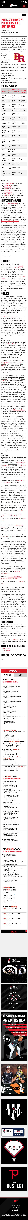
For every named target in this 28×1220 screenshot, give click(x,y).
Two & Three (15, 764)
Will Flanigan (8, 192)
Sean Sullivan (4, 127)
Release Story (7, 911)
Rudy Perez (3, 146)
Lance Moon (3, 163)
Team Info (6, 750)
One (11, 764)
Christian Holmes (10, 183)
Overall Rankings (7, 910)
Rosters (12, 736)
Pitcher (18, 739)
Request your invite (8, 718)
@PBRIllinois (14, 640)
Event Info (6, 736)
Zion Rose (6, 195)
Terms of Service (15, 1205)
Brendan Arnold (4, 122)
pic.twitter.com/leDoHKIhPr (9, 516)
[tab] (7, 675)
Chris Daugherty (4, 141)
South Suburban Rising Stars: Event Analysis (13, 876)
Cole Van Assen (4, 96)
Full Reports (16, 753)
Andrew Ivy (7, 190)
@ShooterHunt (5, 573)
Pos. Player (12, 739)
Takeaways (7, 745)
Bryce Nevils (3, 101)
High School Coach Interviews (10, 897)
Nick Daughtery (8, 189)
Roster (11, 744)
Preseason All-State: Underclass (10, 221)
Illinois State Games (19, 410)
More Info (11, 687)
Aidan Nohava (4, 168)
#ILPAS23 (20, 510)
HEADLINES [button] (14, 932)
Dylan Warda (8, 185)
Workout (11, 753)
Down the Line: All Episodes (9, 898)
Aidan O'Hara (4, 109)
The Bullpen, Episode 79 (9, 894)
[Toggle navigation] (2, 6)
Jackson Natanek (4, 155)
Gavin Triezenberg (4, 173)
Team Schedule (6, 650)
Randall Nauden (4, 131)
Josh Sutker (4, 118)
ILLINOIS (3, 2)
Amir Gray (3, 105)
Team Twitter (6, 652)
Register (6, 687)
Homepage (7, 734)
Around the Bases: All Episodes (10, 901)
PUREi (15, 1218)
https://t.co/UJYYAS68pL (15, 577)
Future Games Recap (8, 900)
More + (24, 6)
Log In (22, 2)
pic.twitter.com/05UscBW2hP (9, 578)
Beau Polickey (9, 194)
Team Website (6, 648)
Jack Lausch (7, 187)
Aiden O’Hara (5, 362)
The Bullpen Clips (7, 895)
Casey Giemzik (4, 136)
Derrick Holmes (4, 159)
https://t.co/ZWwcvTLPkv (15, 514)
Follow (8, 890)
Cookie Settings (15, 1207)
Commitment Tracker (9, 735)
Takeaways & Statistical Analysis (10, 858)
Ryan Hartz (3, 150)
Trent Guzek (3, 114)
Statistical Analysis (9, 738)
